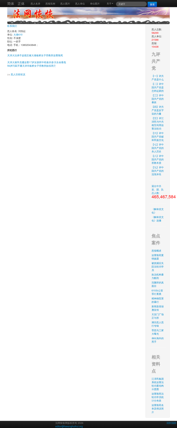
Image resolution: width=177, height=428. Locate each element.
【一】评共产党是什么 (158, 77)
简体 (10, 3)
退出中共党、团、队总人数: (159, 191)
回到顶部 (171, 423)
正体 (21, 3)
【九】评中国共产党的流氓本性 (158, 171)
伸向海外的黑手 (158, 339)
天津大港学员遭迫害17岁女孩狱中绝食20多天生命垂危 (36, 62)
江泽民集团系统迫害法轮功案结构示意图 (158, 384)
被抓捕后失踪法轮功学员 (158, 266)
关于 (109, 3)
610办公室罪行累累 (157, 292)
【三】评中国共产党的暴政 (158, 98)
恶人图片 (65, 3)
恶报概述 (156, 250)
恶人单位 (80, 3)
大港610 (17, 34)
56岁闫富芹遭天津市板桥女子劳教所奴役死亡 (31, 65)
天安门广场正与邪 (158, 316)
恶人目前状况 (18, 74)
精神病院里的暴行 (158, 300)
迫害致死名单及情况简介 (158, 408)
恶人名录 (35, 3)
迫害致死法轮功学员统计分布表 (158, 397)
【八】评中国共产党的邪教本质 (158, 159)
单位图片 (95, 3)
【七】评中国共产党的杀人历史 (158, 148)
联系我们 (12, 26)
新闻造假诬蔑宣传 (158, 308)
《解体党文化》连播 (158, 218)
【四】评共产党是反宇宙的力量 (158, 110)
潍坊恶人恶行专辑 (158, 323)
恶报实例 (50, 3)
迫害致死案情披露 (158, 256)
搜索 (152, 4)
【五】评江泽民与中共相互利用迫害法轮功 (158, 123)
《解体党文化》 (158, 210)
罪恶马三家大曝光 (158, 331)
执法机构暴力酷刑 (158, 276)
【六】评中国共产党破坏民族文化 (158, 136)
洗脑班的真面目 (158, 284)
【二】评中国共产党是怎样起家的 (158, 87)
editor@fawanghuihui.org (69, 426)
